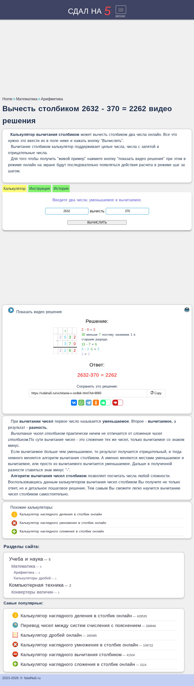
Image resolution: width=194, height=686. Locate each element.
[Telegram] (89, 403)
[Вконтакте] (74, 403)
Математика (26, 566)
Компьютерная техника (40, 585)
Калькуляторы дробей (35, 578)
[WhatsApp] (81, 403)
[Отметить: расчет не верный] (117, 403)
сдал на (89, 11)
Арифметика (27, 572)
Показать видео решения (39, 312)
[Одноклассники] (96, 403)
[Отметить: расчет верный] (105, 403)
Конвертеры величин (35, 592)
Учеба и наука (30, 559)
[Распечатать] (187, 311)
